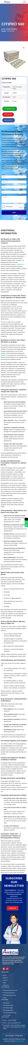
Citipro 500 (20, 264)
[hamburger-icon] (24, 2)
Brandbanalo (20, 1041)
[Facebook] (3, 968)
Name (3, 174)
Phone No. (4, 179)
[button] (23, 47)
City (2, 190)
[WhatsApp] (26, 522)
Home (3, 29)
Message (4, 195)
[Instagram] (7, 968)
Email (3, 185)
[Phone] (26, 525)
